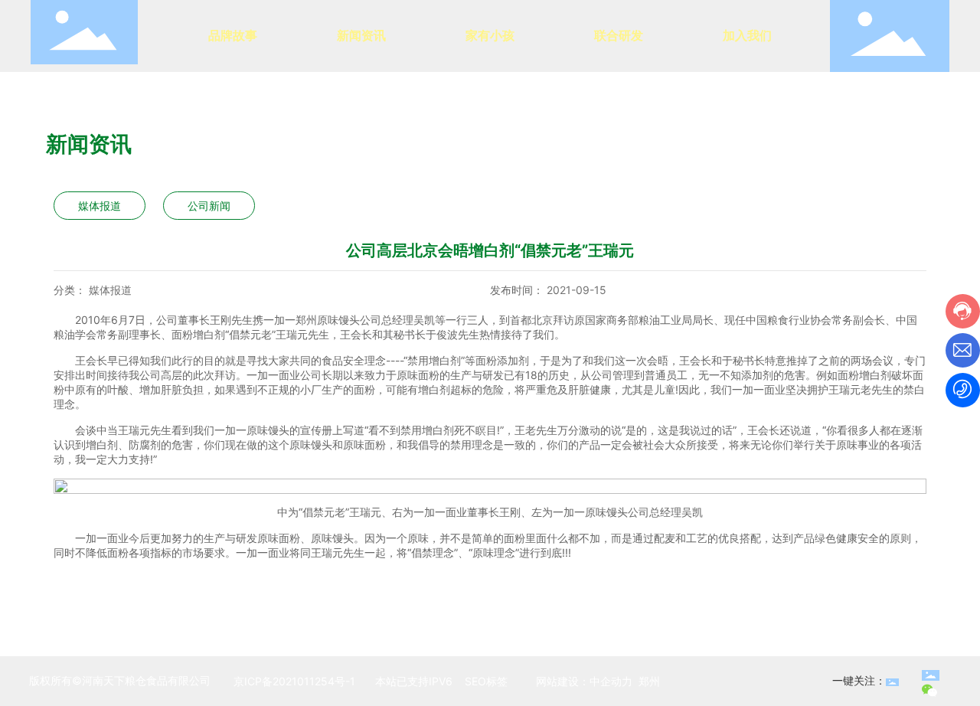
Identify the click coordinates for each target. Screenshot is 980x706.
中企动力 (611, 681)
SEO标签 (485, 681)
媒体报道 (99, 205)
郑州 (649, 681)
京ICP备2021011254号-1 (294, 681)
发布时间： (517, 289)
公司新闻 (209, 205)
